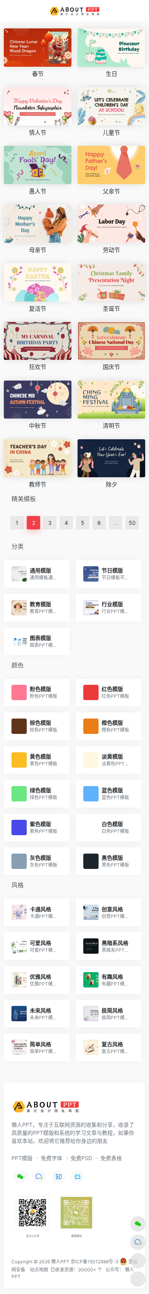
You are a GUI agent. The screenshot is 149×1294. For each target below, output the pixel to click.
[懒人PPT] (74, 11)
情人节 (37, 132)
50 (132, 522)
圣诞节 (111, 308)
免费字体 (51, 1158)
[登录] (128, 11)
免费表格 (111, 1158)
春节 (38, 73)
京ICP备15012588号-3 (94, 1261)
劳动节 (111, 250)
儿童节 (111, 132)
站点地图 (39, 1270)
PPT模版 (21, 1158)
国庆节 (111, 367)
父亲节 (111, 191)
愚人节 (37, 191)
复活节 (37, 308)
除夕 (111, 484)
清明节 (111, 425)
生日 (111, 73)
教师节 (37, 484)
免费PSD (81, 1158)
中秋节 (37, 425)
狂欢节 (37, 367)
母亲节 (37, 250)
